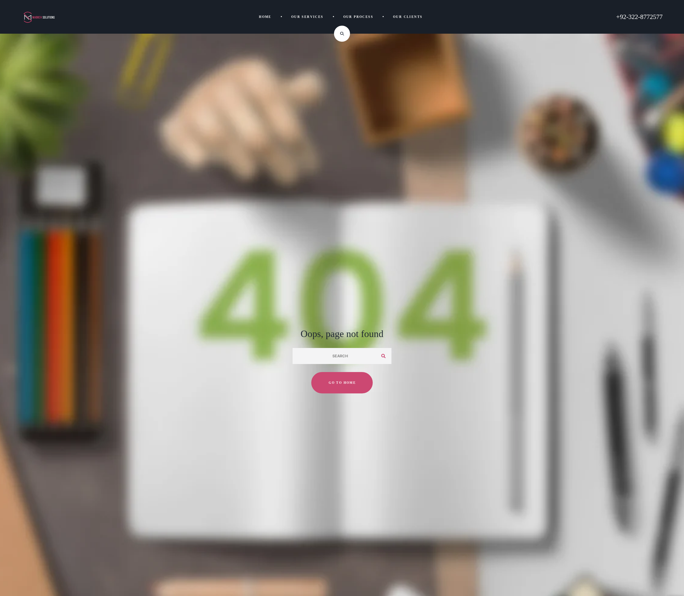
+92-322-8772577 (639, 16)
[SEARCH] (383, 356)
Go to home (342, 383)
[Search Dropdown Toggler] (342, 34)
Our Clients (407, 17)
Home (265, 17)
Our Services (307, 17)
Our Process (358, 17)
